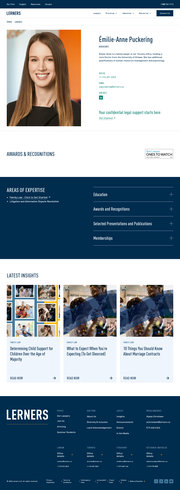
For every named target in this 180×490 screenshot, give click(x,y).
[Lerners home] (14, 13)
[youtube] (171, 481)
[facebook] (156, 481)
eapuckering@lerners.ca (111, 86)
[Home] (27, 415)
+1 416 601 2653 (107, 77)
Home (9, 21)
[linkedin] (166, 481)
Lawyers (18, 21)
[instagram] (161, 481)
